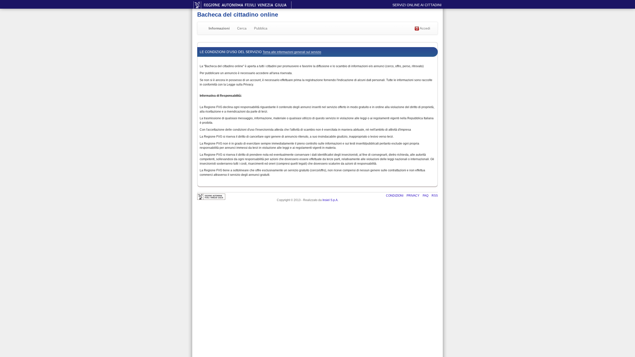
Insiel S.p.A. (330, 200)
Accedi (424, 28)
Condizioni (395, 195)
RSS (435, 195)
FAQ (426, 195)
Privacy (413, 195)
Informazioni (219, 28)
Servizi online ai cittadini (417, 5)
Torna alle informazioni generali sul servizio (292, 52)
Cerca (242, 28)
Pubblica (260, 28)
